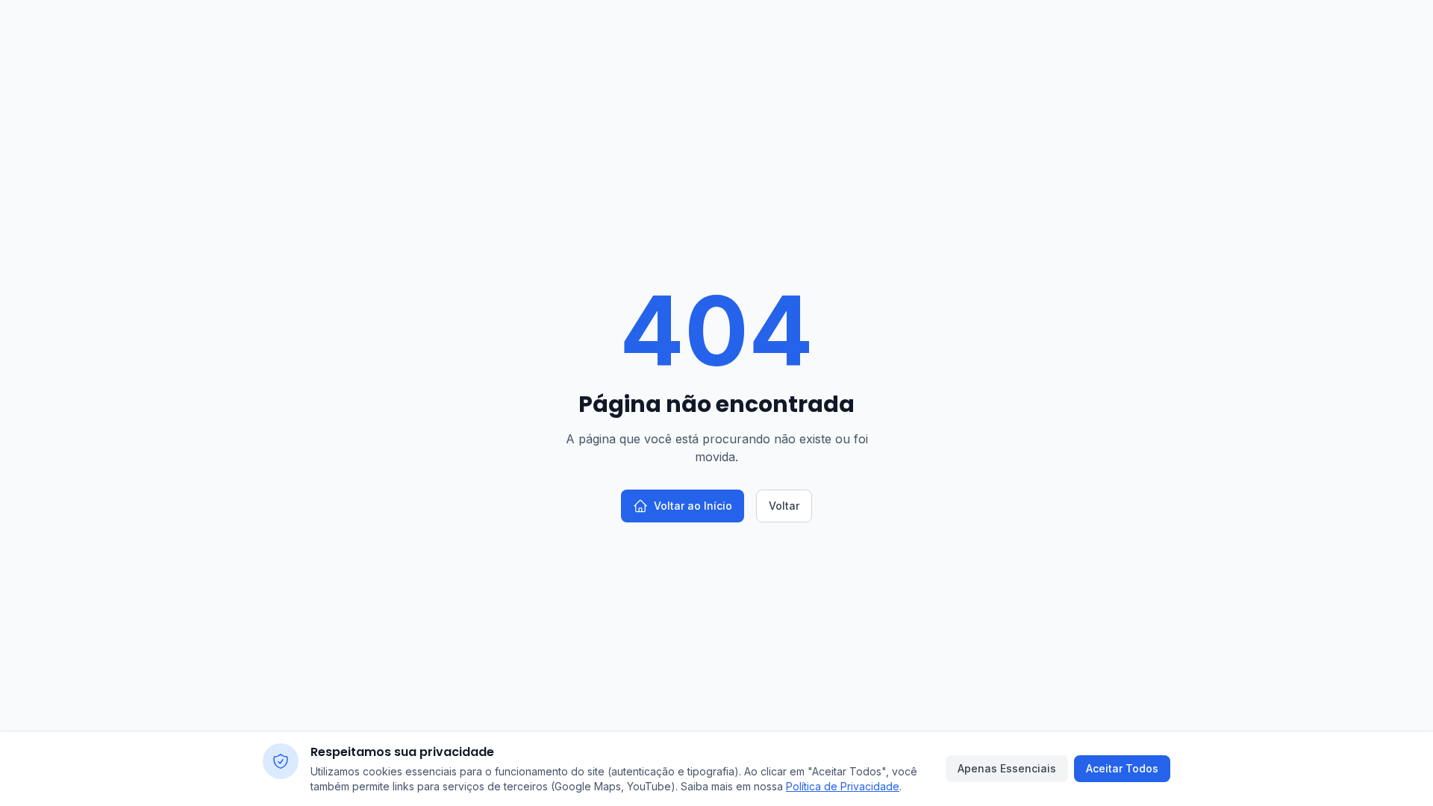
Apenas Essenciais (1007, 768)
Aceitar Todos (1122, 768)
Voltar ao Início (693, 505)
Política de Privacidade (842, 786)
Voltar (784, 505)
